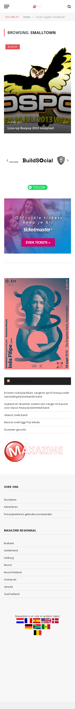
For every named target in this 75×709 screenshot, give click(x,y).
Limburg (9, 558)
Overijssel (10, 579)
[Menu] (6, 6)
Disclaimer (10, 499)
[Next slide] (67, 160)
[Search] (69, 6)
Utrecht (8, 587)
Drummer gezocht (15, 429)
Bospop (12, 47)
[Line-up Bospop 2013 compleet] (37, 88)
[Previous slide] (7, 160)
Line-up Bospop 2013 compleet (30, 128)
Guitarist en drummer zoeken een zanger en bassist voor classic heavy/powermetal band (36, 406)
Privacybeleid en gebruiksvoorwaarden (28, 514)
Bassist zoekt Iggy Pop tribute (22, 422)
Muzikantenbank (22, 381)
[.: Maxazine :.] (37, 6)
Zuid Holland (11, 594)
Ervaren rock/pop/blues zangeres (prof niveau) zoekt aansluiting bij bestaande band (36, 394)
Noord (8, 565)
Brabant (9, 543)
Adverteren (11, 507)
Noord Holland (13, 572)
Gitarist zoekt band (15, 415)
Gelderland (11, 550)
